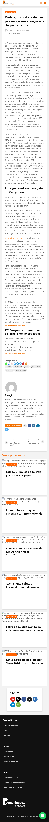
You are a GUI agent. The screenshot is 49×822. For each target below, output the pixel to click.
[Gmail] (12, 363)
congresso (18, 366)
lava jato (9, 370)
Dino (5, 730)
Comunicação (10, 12)
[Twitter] (20, 363)
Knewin (7, 735)
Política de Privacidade (13, 787)
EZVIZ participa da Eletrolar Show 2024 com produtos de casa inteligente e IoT (24, 663)
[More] (26, 363)
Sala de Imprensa (11, 761)
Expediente (8, 751)
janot (26, 366)
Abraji (10, 31)
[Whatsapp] (6, 363)
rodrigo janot (20, 370)
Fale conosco (9, 756)
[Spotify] (18, 704)
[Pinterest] (23, 363)
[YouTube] (12, 699)
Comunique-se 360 (11, 725)
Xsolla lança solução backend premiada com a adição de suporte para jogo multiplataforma (24, 589)
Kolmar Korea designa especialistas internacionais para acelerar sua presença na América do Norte (24, 515)
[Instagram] (18, 699)
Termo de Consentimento (14, 783)
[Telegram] (15, 363)
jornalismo (35, 366)
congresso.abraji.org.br (15, 325)
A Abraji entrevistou (13, 238)
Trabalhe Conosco (11, 778)
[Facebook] (9, 363)
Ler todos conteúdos (14, 426)
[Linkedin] (17, 363)
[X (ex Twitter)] (29, 699)
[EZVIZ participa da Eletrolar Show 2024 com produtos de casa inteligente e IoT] (24, 652)
